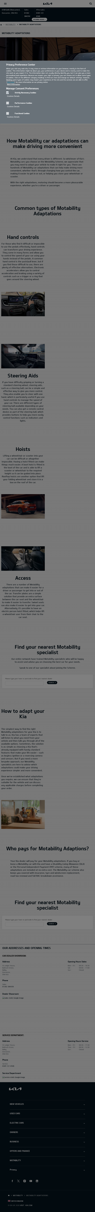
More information (13, 84)
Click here (10, 82)
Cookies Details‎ (13, 96)
